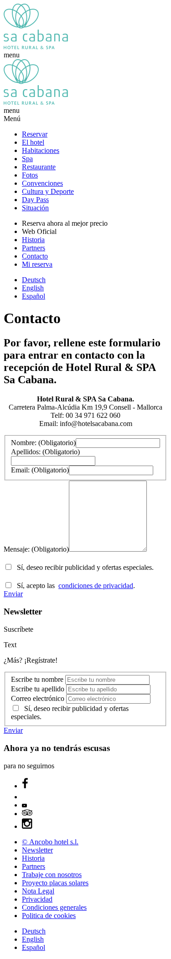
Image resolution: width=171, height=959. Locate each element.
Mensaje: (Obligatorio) (36, 549)
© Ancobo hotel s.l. (50, 842)
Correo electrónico (38, 698)
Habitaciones (40, 150)
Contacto (35, 256)
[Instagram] (27, 826)
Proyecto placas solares (55, 883)
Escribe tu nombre (38, 679)
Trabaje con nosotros (52, 874)
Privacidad (37, 899)
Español (33, 296)
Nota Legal (38, 891)
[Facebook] (25, 786)
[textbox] (118, 443)
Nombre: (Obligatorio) (43, 443)
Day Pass (35, 199)
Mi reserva (37, 264)
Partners (33, 248)
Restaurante (39, 167)
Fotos (30, 175)
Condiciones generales (54, 907)
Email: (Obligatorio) (40, 470)
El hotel (33, 142)
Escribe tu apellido (38, 689)
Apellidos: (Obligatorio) (45, 452)
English (33, 288)
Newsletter (37, 850)
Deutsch (34, 280)
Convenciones (42, 183)
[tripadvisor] (27, 813)
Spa (27, 158)
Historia (33, 240)
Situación (35, 208)
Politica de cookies (49, 915)
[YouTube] (24, 805)
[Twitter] (26, 797)
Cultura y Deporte (48, 191)
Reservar (34, 134)
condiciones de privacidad (95, 585)
